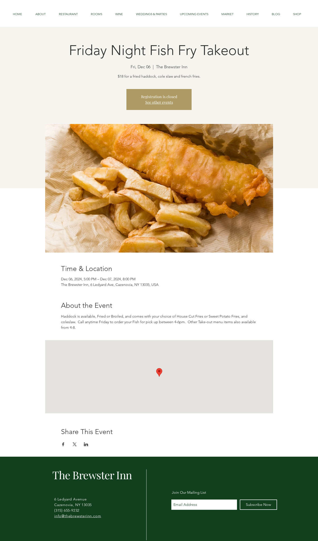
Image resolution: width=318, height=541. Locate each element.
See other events (159, 102)
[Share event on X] (74, 444)
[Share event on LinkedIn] (86, 444)
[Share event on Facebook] (63, 444)
